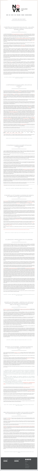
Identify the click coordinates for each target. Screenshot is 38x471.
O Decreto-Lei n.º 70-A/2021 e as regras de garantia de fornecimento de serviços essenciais (19, 196)
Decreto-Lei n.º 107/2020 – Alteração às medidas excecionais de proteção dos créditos (19, 347)
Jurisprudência (19, 414)
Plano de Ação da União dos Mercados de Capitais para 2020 (23, 38)
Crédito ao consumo (19, 404)
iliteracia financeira (28, 77)
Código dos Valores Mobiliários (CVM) (13, 111)
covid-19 (20, 232)
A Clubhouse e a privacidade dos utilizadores (19, 239)
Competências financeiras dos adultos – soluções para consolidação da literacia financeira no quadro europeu (19, 28)
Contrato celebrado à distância (19, 451)
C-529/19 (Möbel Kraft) (9, 418)
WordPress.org (27, 467)
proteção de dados (22, 294)
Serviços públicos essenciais (24, 232)
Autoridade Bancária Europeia (31, 390)
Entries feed (26, 464)
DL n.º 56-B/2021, (29, 201)
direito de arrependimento (26, 451)
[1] (3, 185)
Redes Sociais (27, 294)
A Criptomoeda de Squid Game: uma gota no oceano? (19, 85)
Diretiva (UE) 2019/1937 (26, 118)
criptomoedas (16, 90)
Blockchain (18, 138)
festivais (26, 339)
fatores (19, 94)
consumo (17, 232)
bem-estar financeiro (16, 77)
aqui (32, 40)
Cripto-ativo (21, 138)
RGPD (30, 294)
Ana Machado (10, 77)
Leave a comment (30, 138)
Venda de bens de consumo (25, 188)
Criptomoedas (25, 138)
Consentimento (18, 294)
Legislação (19, 197)
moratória (29, 404)
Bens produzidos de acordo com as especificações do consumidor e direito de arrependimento (19, 413)
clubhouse (15, 294)
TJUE (30, 451)
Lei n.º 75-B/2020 (32, 202)
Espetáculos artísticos (21, 339)
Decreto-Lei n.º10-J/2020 (29, 358)
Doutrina (19, 30)
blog (11, 61)
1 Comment (30, 188)
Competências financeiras (23, 77)
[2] (3, 131)
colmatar (30, 107)
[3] (3, 134)
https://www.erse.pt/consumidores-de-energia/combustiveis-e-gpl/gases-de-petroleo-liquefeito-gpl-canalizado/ (16, 229)
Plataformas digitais (19, 188)
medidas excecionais (25, 404)
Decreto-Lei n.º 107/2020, (17, 352)
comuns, (14, 94)
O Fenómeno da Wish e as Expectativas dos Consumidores (19, 146)
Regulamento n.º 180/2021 (19, 219)
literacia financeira (23, 45)
